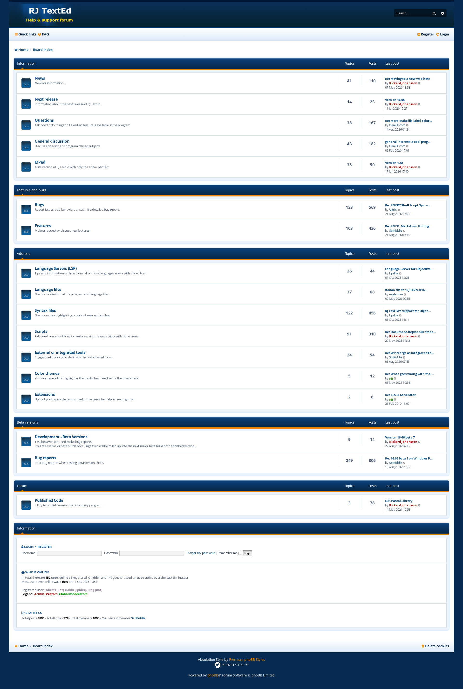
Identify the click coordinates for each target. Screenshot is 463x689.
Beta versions (27, 422)
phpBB (213, 675)
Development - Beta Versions (61, 436)
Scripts (41, 331)
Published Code (49, 500)
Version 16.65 (395, 99)
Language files (48, 289)
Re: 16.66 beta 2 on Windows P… (409, 458)
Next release (46, 99)
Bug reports (45, 457)
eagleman (396, 294)
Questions (44, 120)
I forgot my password (200, 553)
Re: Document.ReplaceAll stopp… (410, 332)
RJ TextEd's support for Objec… (408, 311)
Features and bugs (31, 190)
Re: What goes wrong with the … (409, 374)
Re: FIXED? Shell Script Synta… (407, 205)
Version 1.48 (394, 162)
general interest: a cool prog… (407, 141)
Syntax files (45, 310)
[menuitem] (43, 34)
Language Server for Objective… (409, 269)
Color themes (47, 373)
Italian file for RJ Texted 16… (406, 290)
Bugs (39, 204)
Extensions (45, 394)
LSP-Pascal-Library (398, 501)
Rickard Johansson (403, 83)
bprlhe (393, 273)
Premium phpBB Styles (247, 659)
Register (45, 547)
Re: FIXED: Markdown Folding (407, 226)
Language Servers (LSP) (55, 268)
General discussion (52, 141)
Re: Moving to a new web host (407, 79)
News (40, 78)
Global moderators (73, 594)
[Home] (45, 14)
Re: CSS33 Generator (400, 395)
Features (43, 225)
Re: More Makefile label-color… (408, 120)
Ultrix (393, 209)
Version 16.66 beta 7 (400, 437)
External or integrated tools (60, 352)
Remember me (228, 553)
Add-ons (23, 253)
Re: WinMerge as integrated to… (409, 353)
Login (29, 547)
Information (26, 63)
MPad (40, 162)
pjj (391, 378)
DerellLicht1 (397, 125)
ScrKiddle (395, 230)
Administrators (45, 594)
